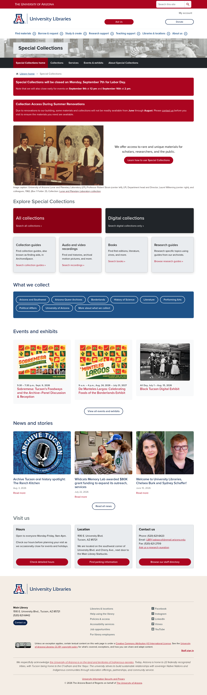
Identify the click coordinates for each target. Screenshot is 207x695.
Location (83, 529)
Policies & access (100, 619)
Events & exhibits (93, 62)
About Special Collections (123, 62)
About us (177, 33)
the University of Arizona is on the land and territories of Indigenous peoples (92, 662)
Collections (56, 62)
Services (74, 62)
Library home (27, 73)
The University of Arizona (129, 683)
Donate (179, 21)
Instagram (160, 614)
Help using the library (102, 614)
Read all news (104, 506)
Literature (149, 299)
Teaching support (125, 33)
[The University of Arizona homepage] (34, 4)
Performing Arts (172, 299)
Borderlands (98, 299)
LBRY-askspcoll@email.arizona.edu (165, 539)
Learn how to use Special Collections (149, 160)
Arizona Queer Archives (68, 299)
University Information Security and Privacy (103, 679)
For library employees (102, 634)
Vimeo (159, 624)
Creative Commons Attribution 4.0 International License (143, 643)
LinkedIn (160, 619)
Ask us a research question (154, 547)
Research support (99, 33)
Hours (20, 529)
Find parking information (104, 562)
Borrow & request (48, 33)
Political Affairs (28, 308)
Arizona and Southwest (32, 299)
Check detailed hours (42, 562)
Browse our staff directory (165, 562)
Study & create (73, 33)
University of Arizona (57, 308)
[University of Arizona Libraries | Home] (42, 19)
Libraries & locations (153, 33)
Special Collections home (30, 62)
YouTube (160, 629)
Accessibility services (102, 624)
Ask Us (119, 21)
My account (185, 13)
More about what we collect (94, 308)
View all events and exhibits (104, 411)
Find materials (23, 33)
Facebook (160, 608)
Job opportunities (100, 629)
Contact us (147, 529)
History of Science (124, 299)
